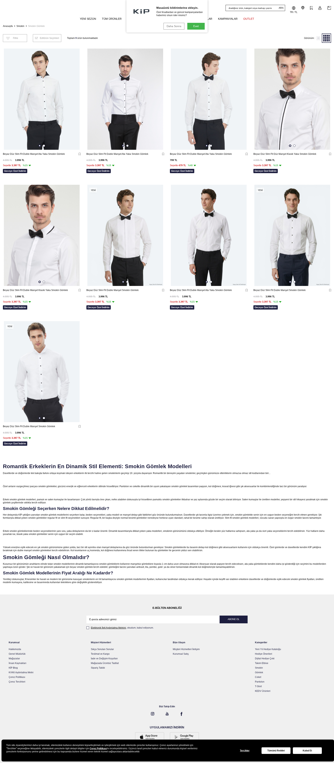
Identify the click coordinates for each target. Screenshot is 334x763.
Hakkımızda (15, 649)
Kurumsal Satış (181, 654)
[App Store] (149, 737)
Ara (281, 8)
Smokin (20, 26)
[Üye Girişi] (320, 8)
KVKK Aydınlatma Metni (21, 672)
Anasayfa (8, 26)
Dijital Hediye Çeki (264, 658)
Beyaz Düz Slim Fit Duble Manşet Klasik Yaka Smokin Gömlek (35, 290)
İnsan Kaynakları (17, 663)
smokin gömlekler (47, 486)
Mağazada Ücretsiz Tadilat (105, 663)
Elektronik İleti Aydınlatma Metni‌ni (108, 627)
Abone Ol (233, 619)
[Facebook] (181, 714)
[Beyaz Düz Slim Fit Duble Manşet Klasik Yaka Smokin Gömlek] (42, 235)
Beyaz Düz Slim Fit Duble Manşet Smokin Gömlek (112, 290)
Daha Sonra (174, 26)
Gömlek (259, 672)
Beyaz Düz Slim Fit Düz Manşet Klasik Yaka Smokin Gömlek (284, 154)
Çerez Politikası (17, 677)
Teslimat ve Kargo (100, 654)
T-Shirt (258, 686)
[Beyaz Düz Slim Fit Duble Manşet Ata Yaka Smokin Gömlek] (42, 99)
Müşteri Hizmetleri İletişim (186, 649)
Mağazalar (14, 658)
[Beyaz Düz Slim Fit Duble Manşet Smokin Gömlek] (125, 235)
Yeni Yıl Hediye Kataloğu (268, 649)
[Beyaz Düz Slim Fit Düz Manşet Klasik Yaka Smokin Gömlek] (292, 99)
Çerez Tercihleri (17, 681)
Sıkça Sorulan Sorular (102, 649)
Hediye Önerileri (263, 654)
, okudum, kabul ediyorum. (122, 627)
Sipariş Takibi (98, 667)
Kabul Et (307, 750)
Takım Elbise (261, 663)
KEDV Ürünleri (262, 691)
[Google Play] (184, 737)
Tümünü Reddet (276, 750)
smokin (166, 499)
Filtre (15, 38)
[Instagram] (152, 714)
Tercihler (245, 750)
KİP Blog (13, 667)
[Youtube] (167, 714)
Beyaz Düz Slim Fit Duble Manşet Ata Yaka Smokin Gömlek (34, 154)
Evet (196, 26)
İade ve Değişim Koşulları (104, 658)
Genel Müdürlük (17, 654)
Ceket (258, 677)
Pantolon (259, 681)
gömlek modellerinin (135, 579)
